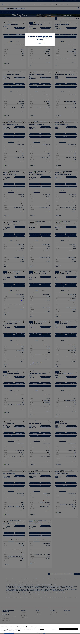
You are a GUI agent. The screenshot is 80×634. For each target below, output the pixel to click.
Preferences (54, 629)
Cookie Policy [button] (42, 629)
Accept (74, 629)
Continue (40, 43)
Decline (64, 629)
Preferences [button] (20, 630)
